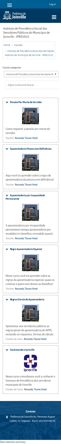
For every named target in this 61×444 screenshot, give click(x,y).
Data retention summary (13, 442)
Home (7, 45)
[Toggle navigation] (54, 15)
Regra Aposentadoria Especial (26, 249)
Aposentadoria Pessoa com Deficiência (31, 148)
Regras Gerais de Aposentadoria (27, 299)
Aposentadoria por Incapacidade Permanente (25, 197)
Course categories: (12, 67)
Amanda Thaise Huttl (26, 138)
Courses (18, 45)
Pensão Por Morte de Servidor (26, 102)
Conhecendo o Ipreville (22, 349)
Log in (52, 4)
